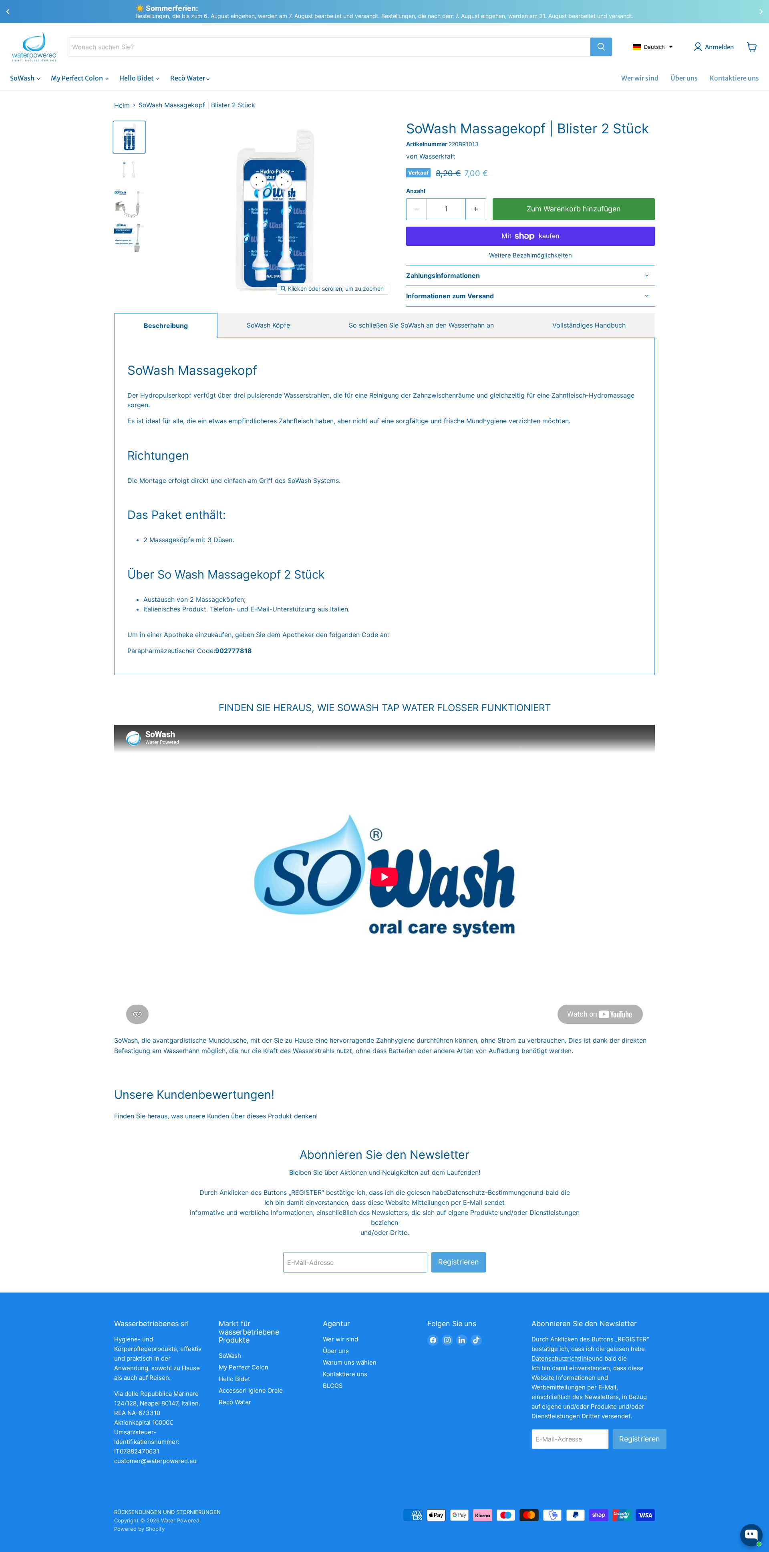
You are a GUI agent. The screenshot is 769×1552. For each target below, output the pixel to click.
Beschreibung (166, 326)
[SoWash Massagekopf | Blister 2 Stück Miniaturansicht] (129, 137)
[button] (653, 47)
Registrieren (458, 1262)
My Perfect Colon (77, 78)
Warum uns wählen (349, 1362)
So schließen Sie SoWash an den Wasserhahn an (421, 325)
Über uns (684, 78)
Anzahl (415, 191)
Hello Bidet (137, 78)
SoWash (23, 78)
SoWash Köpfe (268, 325)
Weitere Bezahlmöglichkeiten (530, 255)
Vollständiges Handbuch (589, 325)
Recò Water (188, 78)
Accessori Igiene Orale (251, 1390)
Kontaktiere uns (734, 78)
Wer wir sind (639, 78)
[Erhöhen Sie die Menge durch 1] (476, 209)
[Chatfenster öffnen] (751, 1535)
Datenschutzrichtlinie (561, 1358)
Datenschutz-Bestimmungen (489, 1192)
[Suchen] (601, 47)
